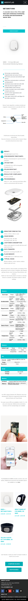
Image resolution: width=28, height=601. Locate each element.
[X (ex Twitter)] (13, 591)
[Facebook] (2, 591)
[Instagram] (6, 591)
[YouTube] (9, 591)
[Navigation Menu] (25, 2)
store (19, 482)
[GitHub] (20, 591)
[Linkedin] (17, 591)
